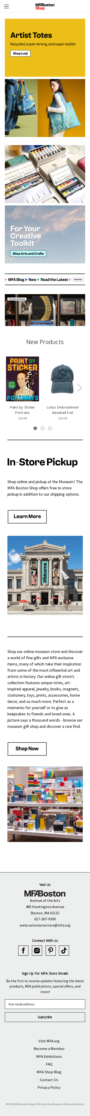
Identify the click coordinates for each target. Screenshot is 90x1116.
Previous (6, 388)
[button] (45, 48)
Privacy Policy (49, 1087)
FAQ (49, 1064)
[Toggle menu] (6, 6)
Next (79, 388)
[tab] (35, 428)
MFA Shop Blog (49, 1071)
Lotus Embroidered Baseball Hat (62, 410)
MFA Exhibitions (49, 1056)
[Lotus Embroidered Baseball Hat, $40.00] (63, 379)
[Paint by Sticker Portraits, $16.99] (22, 379)
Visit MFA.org (49, 1040)
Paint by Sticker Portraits (22, 410)
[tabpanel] (23, 388)
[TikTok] (64, 950)
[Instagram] (37, 950)
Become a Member (49, 1048)
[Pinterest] (50, 950)
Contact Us (49, 1079)
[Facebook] (23, 950)
